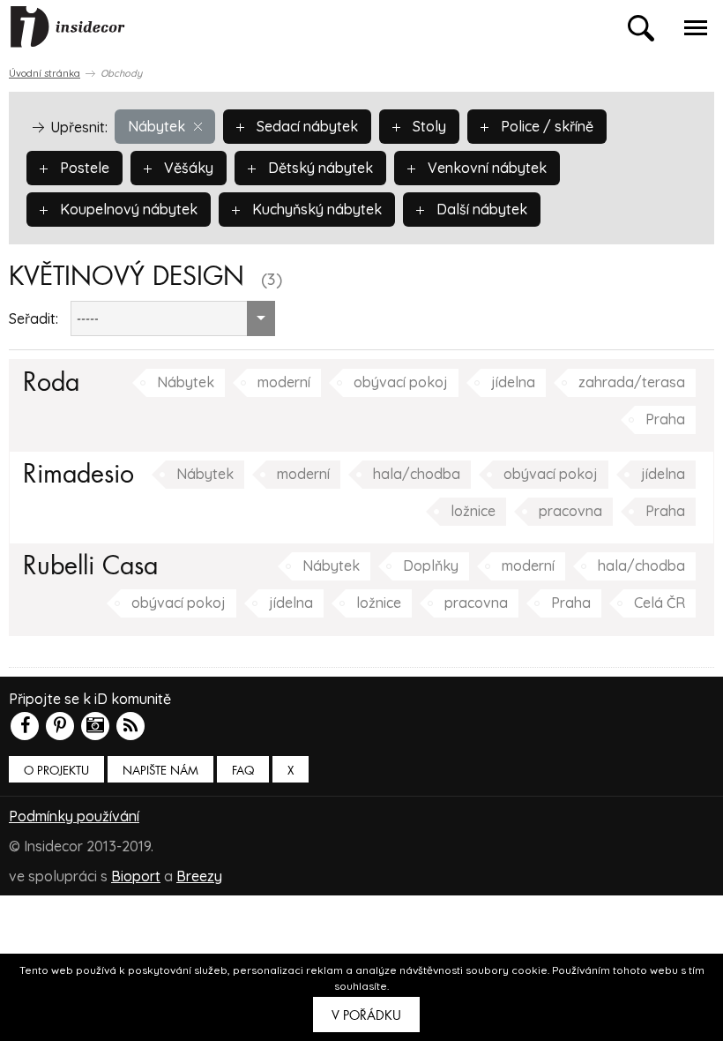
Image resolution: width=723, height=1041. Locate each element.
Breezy (199, 876)
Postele (82, 167)
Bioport (135, 876)
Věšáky (186, 167)
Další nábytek (480, 209)
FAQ (243, 770)
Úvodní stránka (44, 73)
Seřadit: (33, 318)
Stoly (427, 126)
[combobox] (173, 318)
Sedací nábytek (305, 126)
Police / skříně (545, 126)
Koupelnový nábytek (127, 209)
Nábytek (156, 126)
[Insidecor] (68, 27)
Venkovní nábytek (485, 167)
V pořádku (366, 1015)
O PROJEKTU (56, 770)
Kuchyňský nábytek (315, 209)
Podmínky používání (74, 816)
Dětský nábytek (319, 167)
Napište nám (160, 770)
